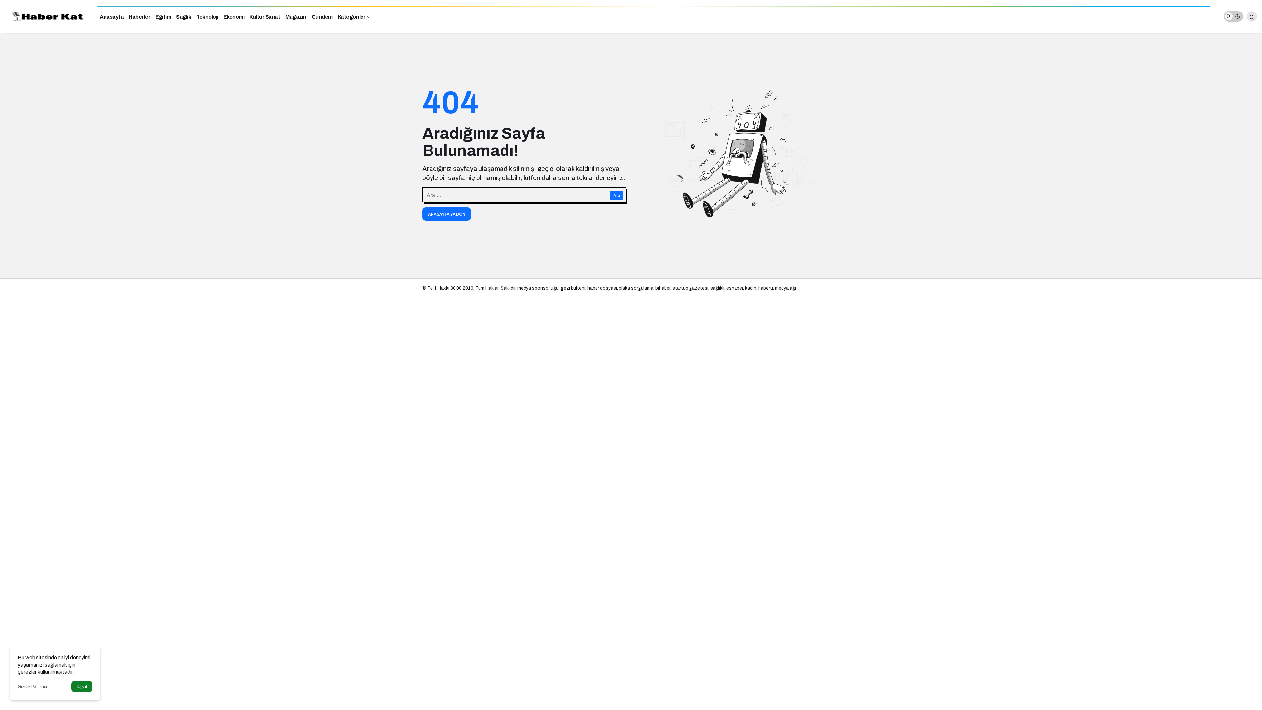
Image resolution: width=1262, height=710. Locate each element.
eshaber (734, 288)
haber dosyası (602, 288)
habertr (765, 288)
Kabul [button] (82, 686)
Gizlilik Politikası (32, 686)
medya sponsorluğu (538, 288)
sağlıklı (717, 288)
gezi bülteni (573, 288)
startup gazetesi (690, 288)
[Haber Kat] (46, 16)
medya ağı (785, 288)
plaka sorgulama (636, 288)
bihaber (662, 288)
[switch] (1233, 16)
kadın (750, 288)
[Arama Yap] (1252, 16)
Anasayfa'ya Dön (446, 214)
